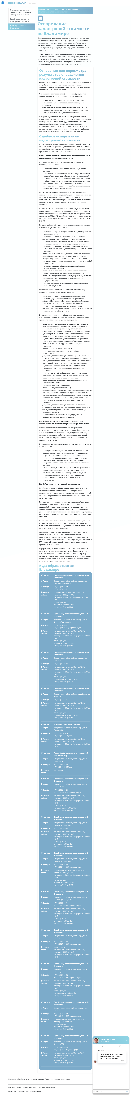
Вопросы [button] (32, 3)
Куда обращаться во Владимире (18, 26)
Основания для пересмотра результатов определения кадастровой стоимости (21, 12)
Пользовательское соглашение (57, 1079)
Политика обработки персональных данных (26, 1079)
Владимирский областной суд (67, 724)
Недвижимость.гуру (15, 2)
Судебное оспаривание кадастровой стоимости (19, 20)
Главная (41, 9)
